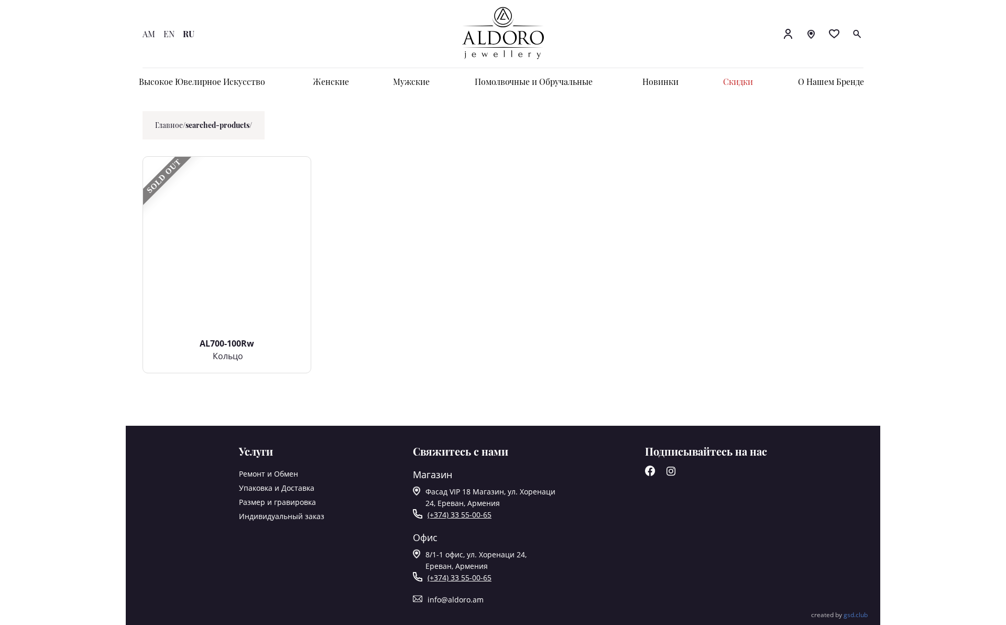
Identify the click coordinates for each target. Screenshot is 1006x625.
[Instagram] (671, 473)
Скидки (738, 81)
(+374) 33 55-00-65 (459, 515)
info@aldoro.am (456, 600)
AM (149, 33)
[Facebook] (650, 473)
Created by (839, 614)
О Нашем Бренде (831, 81)
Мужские (411, 81)
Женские (331, 81)
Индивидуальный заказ (281, 516)
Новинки (660, 81)
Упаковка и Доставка (276, 488)
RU (188, 33)
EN (168, 33)
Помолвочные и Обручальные (534, 81)
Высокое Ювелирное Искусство (202, 81)
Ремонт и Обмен (268, 474)
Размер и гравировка (277, 502)
